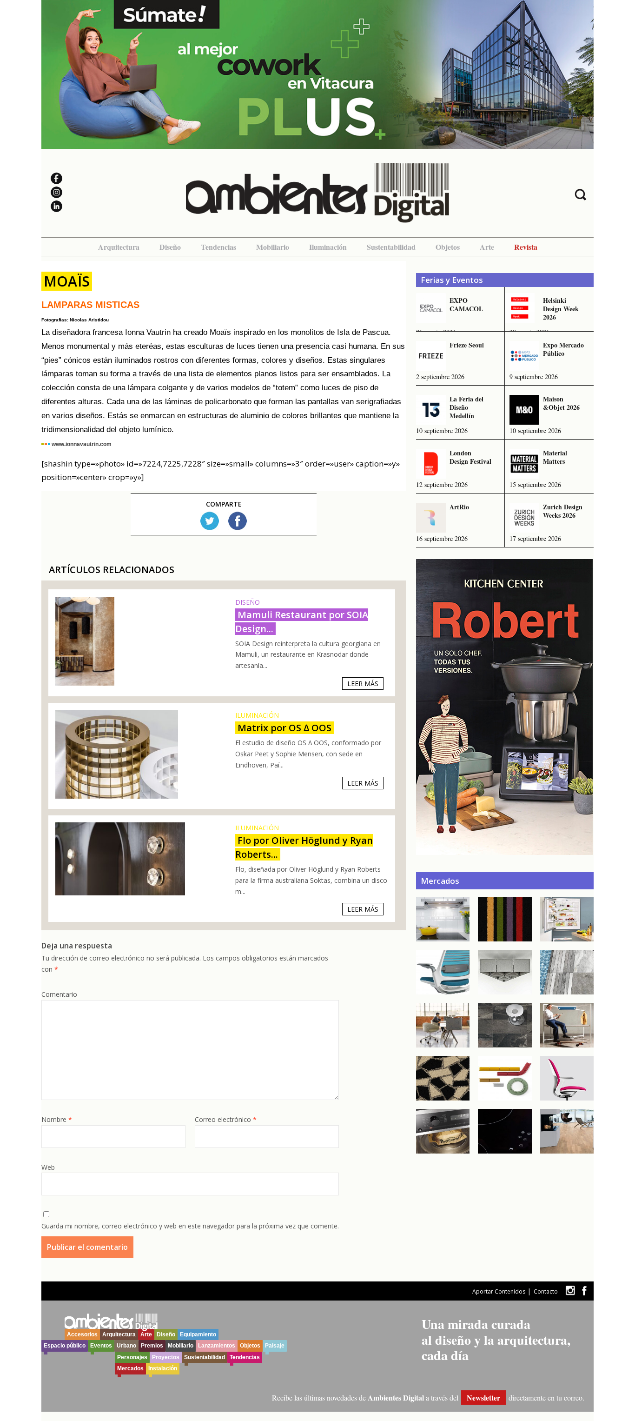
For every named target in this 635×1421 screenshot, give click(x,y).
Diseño (170, 246)
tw (570, 1290)
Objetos (448, 246)
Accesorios (82, 1334)
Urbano (126, 1345)
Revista (525, 246)
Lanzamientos (216, 1345)
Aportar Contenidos (498, 1291)
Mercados (130, 1368)
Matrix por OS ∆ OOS (284, 727)
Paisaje (274, 1345)
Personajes (132, 1357)
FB (237, 521)
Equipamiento (198, 1334)
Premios (152, 1345)
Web (48, 1167)
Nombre (56, 1119)
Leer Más (362, 683)
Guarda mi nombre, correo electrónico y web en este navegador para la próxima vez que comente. (190, 1225)
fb (584, 1290)
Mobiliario (272, 246)
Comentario (59, 994)
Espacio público (65, 1345)
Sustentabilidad (391, 246)
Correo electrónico (226, 1119)
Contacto (546, 1291)
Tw (209, 521)
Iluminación (328, 246)
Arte (487, 246)
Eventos (101, 1345)
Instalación (162, 1368)
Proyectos (165, 1357)
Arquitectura (118, 246)
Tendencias (218, 246)
